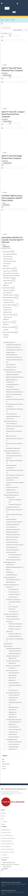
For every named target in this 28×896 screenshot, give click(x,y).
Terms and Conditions (6, 892)
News (2, 818)
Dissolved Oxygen (13, 737)
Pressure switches (13, 695)
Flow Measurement (8, 342)
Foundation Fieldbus (11, 574)
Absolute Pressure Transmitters (14, 431)
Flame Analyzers (10, 582)
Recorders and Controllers (10, 614)
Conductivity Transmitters (15, 499)
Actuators (8, 587)
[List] (8, 27)
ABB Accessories (10, 436)
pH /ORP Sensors (13, 557)
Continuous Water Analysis (10, 495)
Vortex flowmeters (13, 672)
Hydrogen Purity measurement (13, 521)
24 (3, 33)
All (6, 33)
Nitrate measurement (11, 532)
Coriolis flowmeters (13, 682)
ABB (3, 759)
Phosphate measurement (12, 534)
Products (3, 813)
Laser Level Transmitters (12, 389)
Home (2, 20)
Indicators (8, 631)
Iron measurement (10, 527)
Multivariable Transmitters (12, 448)
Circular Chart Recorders (12, 619)
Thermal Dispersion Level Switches (14, 409)
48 (5, 33)
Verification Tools (10, 367)
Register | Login (14, 10)
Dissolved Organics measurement (14, 509)
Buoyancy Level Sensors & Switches (15, 399)
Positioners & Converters (12, 599)
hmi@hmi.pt (19, 2)
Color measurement (11, 547)
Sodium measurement (11, 542)
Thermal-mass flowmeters (15, 685)
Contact (3, 824)
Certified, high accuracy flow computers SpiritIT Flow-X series (12, 197)
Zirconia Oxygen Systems (12, 579)
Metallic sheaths (10, 490)
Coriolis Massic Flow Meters (13, 344)
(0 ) (14, 13)
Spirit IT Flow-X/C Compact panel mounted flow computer (13, 114)
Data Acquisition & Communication (14, 638)
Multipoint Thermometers (12, 453)
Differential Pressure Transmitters (14, 438)
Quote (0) (4, 821)
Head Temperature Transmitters (14, 475)
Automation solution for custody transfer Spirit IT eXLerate (13, 239)
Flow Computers (10, 364)
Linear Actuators (13, 589)
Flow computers (12, 690)
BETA (3, 761)
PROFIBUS (9, 572)
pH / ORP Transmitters (14, 554)
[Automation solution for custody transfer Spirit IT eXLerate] (14, 221)
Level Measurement (8, 369)
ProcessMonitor (6, 764)
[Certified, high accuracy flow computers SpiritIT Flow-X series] (14, 179)
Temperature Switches (11, 492)
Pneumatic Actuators (14, 594)
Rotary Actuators (13, 592)
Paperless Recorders (11, 616)
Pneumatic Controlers (14, 629)
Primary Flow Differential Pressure (14, 359)
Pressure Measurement (9, 421)
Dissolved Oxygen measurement (14, 514)
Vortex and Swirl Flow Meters (13, 357)
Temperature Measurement (10, 450)
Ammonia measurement (12, 549)
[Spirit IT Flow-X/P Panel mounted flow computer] (14, 51)
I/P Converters (12, 611)
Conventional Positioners (15, 601)
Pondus (4, 768)
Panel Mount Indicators (14, 633)
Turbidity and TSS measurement (14, 544)
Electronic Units (12, 597)
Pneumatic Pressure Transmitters (14, 443)
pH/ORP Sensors (13, 727)
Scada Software (7, 643)
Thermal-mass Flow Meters (12, 347)
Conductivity (9, 497)
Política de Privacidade (16, 884)
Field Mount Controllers (14, 626)
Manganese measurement (12, 529)
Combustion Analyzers (9, 577)
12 (1, 33)
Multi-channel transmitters (12, 559)
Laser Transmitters (13, 744)
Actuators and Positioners (10, 584)
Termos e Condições (5, 884)
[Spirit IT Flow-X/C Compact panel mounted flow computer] (14, 94)
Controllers (9, 621)
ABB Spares (11, 658)
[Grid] (3, 27)
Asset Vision (9, 564)
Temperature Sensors (11, 487)
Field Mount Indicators (14, 636)
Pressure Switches (10, 423)
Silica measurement (11, 539)
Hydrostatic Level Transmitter (13, 372)
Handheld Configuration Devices (14, 567)
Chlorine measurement (11, 537)
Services (3, 816)
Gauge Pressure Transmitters (13, 426)
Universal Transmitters (14, 729)
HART (7, 569)
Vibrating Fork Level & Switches (14, 392)
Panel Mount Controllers (15, 623)
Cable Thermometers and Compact (14, 470)
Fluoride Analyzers (10, 519)
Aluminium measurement (12, 507)
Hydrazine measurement (12, 524)
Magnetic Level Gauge (11, 374)
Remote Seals (9, 428)
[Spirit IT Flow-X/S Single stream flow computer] (14, 139)
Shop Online (7, 646)
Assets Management (9, 562)
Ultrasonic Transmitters (14, 741)
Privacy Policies (14, 892)
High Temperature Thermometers (14, 460)
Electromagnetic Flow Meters (13, 349)
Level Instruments (10, 413)
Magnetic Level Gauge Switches (14, 377)
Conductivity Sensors (14, 504)
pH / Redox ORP (10, 552)
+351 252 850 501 (11, 2)
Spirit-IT (4, 766)
